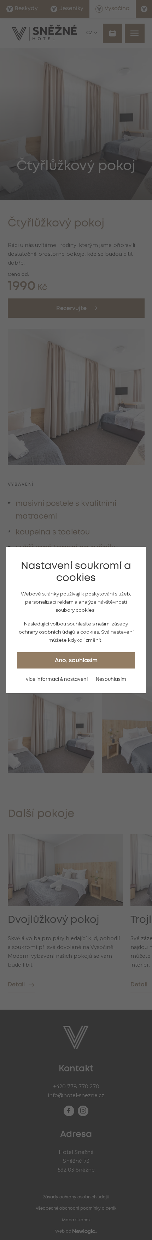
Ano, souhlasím (76, 660)
